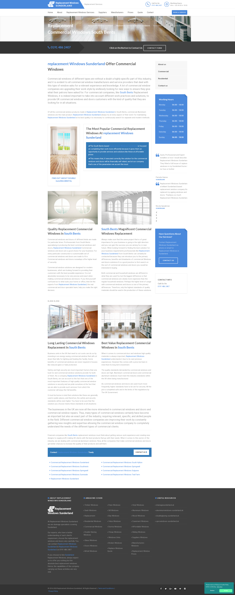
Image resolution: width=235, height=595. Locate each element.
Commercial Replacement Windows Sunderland (70, 462)
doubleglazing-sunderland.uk (167, 516)
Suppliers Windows (139, 537)
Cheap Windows (114, 532)
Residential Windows (93, 521)
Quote (140, 12)
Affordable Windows (140, 527)
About (59, 12)
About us (162, 64)
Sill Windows (113, 510)
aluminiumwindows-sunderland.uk (169, 510)
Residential (163, 79)
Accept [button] (226, 590)
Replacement (90, 516)
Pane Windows (114, 505)
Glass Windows (91, 540)
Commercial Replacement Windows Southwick (69, 466)
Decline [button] (212, 590)
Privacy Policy (53, 591)
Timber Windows (91, 505)
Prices (130, 12)
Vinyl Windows (138, 505)
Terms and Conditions (106, 588)
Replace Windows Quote (115, 549)
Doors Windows (91, 546)
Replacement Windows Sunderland (65, 479)
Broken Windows (115, 543)
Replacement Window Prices (140, 552)
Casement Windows (140, 521)
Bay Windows (113, 516)
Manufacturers (117, 12)
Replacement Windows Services (80, 12)
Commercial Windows (93, 527)
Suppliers (103, 12)
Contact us (163, 86)
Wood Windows (138, 516)
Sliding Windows (138, 532)
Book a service (179, 12)
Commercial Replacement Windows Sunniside (69, 474)
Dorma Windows (115, 527)
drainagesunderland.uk (165, 505)
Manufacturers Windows (137, 544)
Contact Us (140, 452)
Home (50, 12)
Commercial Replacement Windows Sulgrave (121, 470)
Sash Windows (90, 510)
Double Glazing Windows (90, 533)
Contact (150, 12)
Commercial (163, 71)
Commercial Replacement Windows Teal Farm (121, 474)
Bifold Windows (91, 551)
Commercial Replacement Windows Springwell (121, 466)
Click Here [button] (219, 586)
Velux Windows (114, 521)
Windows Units (114, 537)
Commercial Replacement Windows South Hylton (122, 462)
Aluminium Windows (140, 510)
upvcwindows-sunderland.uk (167, 521)
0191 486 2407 (157, 5)
